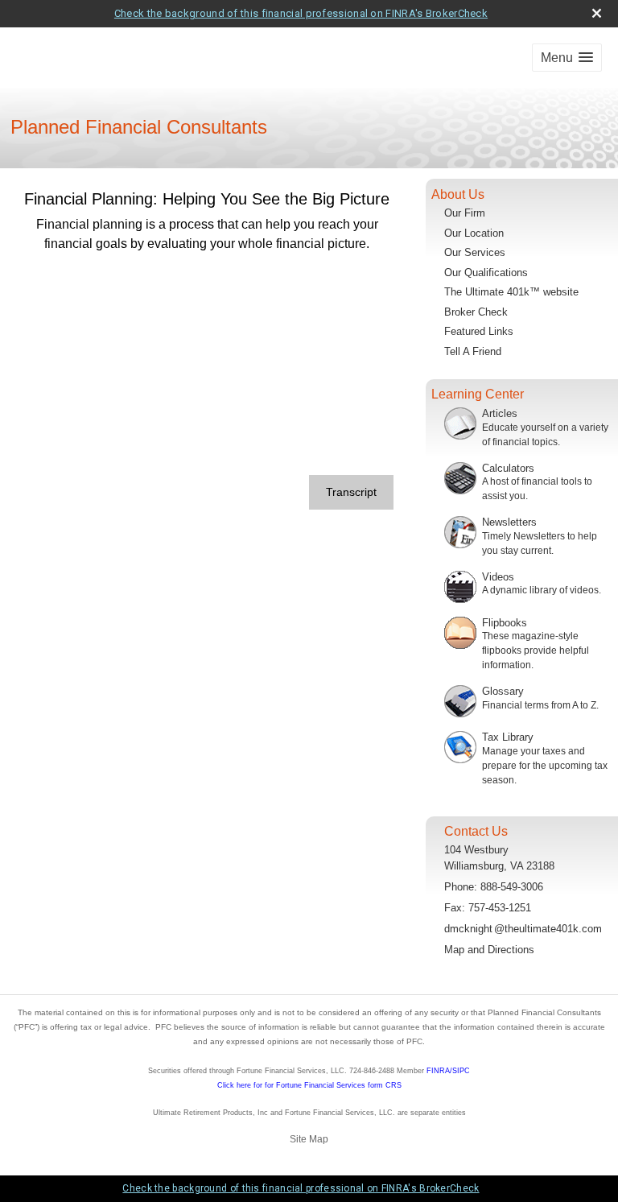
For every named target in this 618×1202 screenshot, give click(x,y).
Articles (499, 413)
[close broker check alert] (596, 13)
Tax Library (508, 737)
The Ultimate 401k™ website (511, 292)
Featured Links (478, 331)
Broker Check (476, 312)
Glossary (503, 691)
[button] (567, 57)
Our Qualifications (486, 272)
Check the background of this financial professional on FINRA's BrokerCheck (301, 13)
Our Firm (464, 213)
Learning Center (477, 394)
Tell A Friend (472, 351)
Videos (498, 577)
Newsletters (509, 522)
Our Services (474, 252)
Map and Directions (489, 950)
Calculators (508, 468)
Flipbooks (504, 623)
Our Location (474, 233)
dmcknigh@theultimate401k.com (523, 929)
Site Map (309, 1139)
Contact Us (476, 831)
